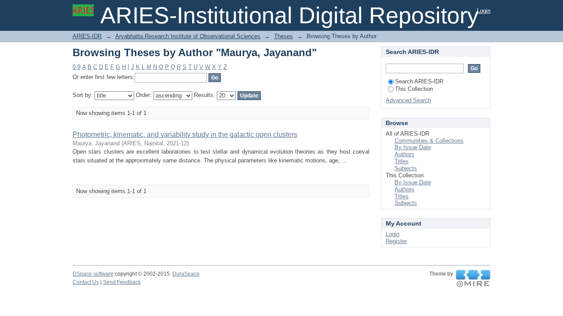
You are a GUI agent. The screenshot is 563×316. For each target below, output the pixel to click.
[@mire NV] (473, 279)
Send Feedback (122, 282)
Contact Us (86, 282)
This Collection (414, 89)
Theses (283, 36)
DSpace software (93, 274)
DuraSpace (186, 274)
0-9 (76, 67)
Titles (402, 161)
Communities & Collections (429, 140)
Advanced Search (408, 100)
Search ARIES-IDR (419, 81)
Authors (404, 154)
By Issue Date (413, 147)
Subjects (406, 168)
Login (483, 10)
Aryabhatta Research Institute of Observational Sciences (187, 36)
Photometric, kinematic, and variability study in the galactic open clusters (185, 134)
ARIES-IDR (87, 36)
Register (396, 241)
